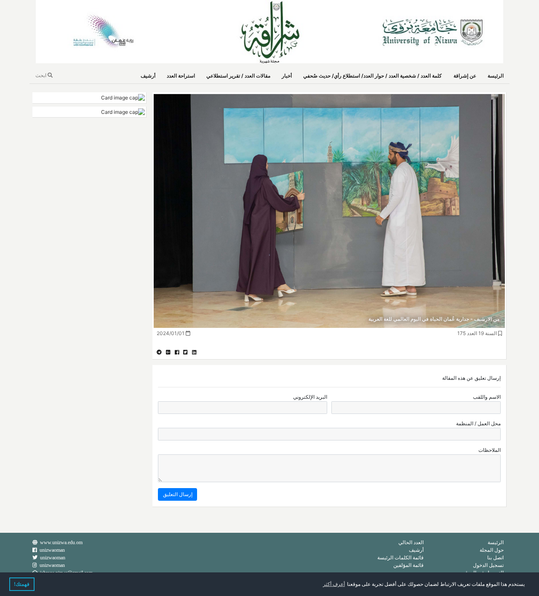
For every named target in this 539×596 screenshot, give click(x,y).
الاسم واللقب (487, 397)
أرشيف (148, 75)
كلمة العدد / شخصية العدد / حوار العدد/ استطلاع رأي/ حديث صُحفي (372, 75)
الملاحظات (489, 450)
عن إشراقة (465, 75)
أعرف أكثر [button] (334, 584)
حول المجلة (492, 550)
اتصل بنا (495, 557)
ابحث (41, 75)
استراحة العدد (181, 75)
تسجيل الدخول (488, 565)
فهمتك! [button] (21, 584)
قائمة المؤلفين (408, 565)
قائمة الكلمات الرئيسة (400, 557)
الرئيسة (496, 75)
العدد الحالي (411, 542)
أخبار (287, 75)
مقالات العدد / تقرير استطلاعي (238, 75)
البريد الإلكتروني (310, 397)
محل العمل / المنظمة (478, 423)
